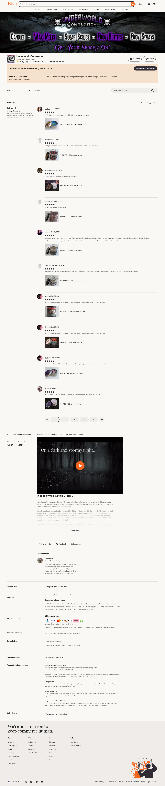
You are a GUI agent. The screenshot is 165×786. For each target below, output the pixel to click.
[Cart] (154, 4)
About (21, 90)
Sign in (141, 4)
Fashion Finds (83, 9)
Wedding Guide (110, 9)
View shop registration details (56, 714)
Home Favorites (67, 9)
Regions (154, 782)
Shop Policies (34, 90)
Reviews (10, 90)
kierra (46, 296)
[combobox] (74, 4)
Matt (46, 139)
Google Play (32, 771)
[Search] (132, 4)
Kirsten (47, 109)
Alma (46, 232)
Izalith (47, 388)
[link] (47, 419)
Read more (75, 531)
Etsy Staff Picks (51, 9)
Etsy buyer (48, 265)
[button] (135, 58)
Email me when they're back (145, 68)
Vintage (96, 9)
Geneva (47, 170)
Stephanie (48, 201)
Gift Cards (124, 9)
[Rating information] (17, 61)
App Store (15, 771)
